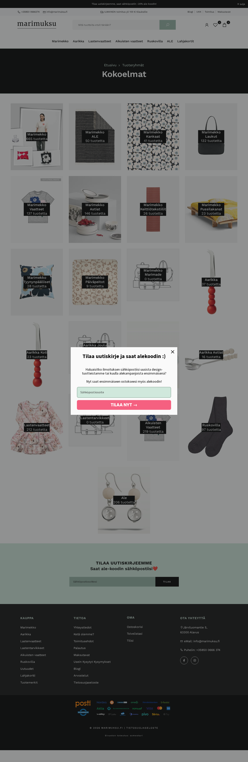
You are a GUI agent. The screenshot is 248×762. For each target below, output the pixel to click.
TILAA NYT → (124, 405)
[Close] (172, 351)
